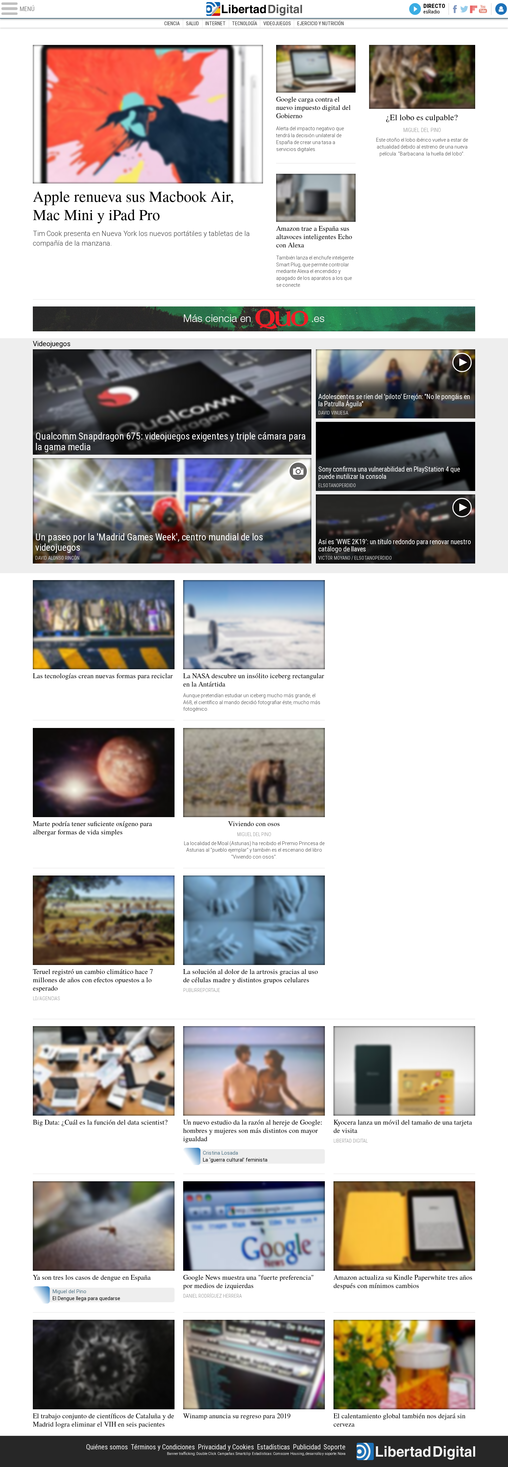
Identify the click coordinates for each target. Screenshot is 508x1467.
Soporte (334, 1447)
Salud (192, 23)
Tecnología (244, 23)
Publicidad (307, 1447)
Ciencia (172, 23)
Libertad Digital (254, 9)
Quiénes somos (107, 1447)
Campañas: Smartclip (234, 1454)
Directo (434, 9)
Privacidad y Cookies (226, 1447)
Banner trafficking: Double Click (191, 1454)
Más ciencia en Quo (254, 318)
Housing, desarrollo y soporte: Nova (318, 1454)
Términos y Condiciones (163, 1447)
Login (501, 9)
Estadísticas (273, 1447)
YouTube (483, 9)
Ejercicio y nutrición (320, 23)
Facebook (454, 9)
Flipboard (474, 8)
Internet (215, 23)
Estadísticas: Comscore (270, 1454)
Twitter (464, 9)
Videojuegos (277, 23)
